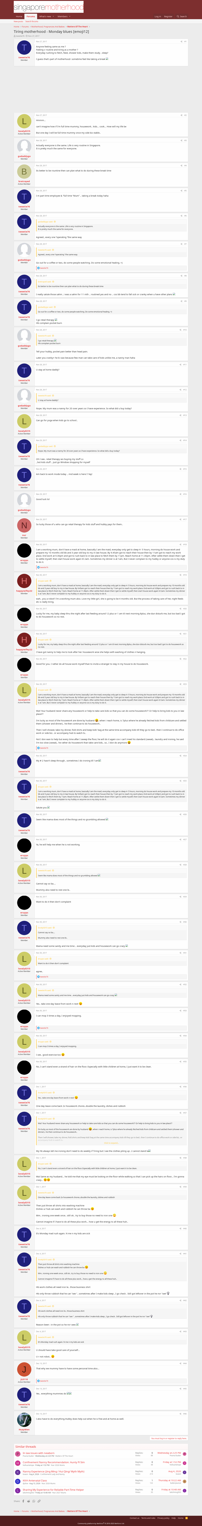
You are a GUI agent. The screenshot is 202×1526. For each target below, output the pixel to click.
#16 (185, 494)
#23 (185, 684)
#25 (185, 781)
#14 (185, 440)
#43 (185, 1331)
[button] (53, 16)
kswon (25, 1474)
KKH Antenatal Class (35, 1480)
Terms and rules (148, 1518)
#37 (185, 1113)
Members (62, 16)
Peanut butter (28, 1456)
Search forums (31, 21)
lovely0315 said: (45, 927)
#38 (185, 1158)
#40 (185, 1228)
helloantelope (28, 1465)
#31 (185, 953)
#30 (185, 922)
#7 (185, 244)
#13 (185, 415)
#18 (185, 544)
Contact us (134, 1518)
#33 (185, 1010)
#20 (185, 608)
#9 (185, 301)
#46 (185, 1414)
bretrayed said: (44, 281)
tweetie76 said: (44, 250)
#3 (185, 140)
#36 (185, 1086)
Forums (31, 16)
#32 (185, 984)
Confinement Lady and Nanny (52, 1474)
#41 (185, 1253)
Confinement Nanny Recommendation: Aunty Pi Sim (54, 1462)
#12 (185, 389)
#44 (185, 1363)
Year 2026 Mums (58, 1465)
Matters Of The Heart (64, 1456)
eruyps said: (43, 580)
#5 (185, 190)
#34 (185, 1035)
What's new (45, 16)
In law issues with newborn (39, 1453)
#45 (185, 1388)
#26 (185, 814)
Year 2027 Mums (59, 1492)
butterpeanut (175, 1483)
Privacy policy (163, 1518)
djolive (25, 1483)
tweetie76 (20, 36)
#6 (185, 215)
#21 (185, 634)
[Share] (181, 41)
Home (19, 16)
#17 (185, 519)
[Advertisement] (101, 88)
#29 (185, 896)
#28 (185, 864)
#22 (185, 659)
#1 (185, 41)
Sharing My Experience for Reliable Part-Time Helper (53, 1489)
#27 (185, 839)
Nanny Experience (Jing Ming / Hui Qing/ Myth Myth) (53, 1471)
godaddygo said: (45, 221)
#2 (185, 115)
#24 (185, 755)
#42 (185, 1300)
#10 (185, 330)
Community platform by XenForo (101, 1523)
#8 (185, 276)
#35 (185, 1061)
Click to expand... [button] (111, 1143)
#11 (185, 364)
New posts (18, 21)
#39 (185, 1187)
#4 (185, 165)
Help (174, 1518)
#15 (185, 469)
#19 (185, 575)
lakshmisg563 (28, 1492)
